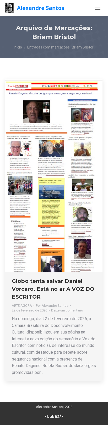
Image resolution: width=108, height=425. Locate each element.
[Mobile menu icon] (97, 8)
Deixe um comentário (67, 310)
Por (52, 306)
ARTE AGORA (22, 306)
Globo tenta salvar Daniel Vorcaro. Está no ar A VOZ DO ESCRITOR (53, 289)
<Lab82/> (54, 416)
